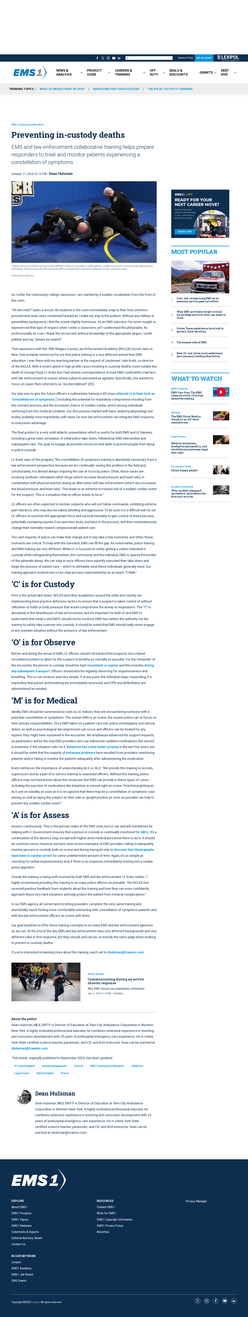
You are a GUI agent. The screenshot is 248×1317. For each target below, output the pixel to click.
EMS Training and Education (27, 124)
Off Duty (175, 412)
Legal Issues (21, 1073)
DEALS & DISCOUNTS (178, 72)
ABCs (145, 832)
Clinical (78, 1066)
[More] (81, 72)
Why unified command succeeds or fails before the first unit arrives (188, 493)
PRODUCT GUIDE (94, 72)
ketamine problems (80, 753)
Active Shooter (96, 974)
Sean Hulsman (61, 173)
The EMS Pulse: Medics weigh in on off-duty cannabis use (186, 419)
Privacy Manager (196, 1201)
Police (65, 1073)
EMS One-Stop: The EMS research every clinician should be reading (187, 395)
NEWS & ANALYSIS (64, 72)
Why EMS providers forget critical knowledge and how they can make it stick (201, 314)
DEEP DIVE (225, 72)
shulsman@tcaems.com (125, 952)
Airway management (54, 1066)
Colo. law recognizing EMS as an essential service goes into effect (198, 300)
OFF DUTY (154, 72)
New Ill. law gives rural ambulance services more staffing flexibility (199, 355)
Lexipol (36, 1302)
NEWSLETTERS (185, 58)
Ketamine (137, 1066)
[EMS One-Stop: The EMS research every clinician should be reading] (221, 392)
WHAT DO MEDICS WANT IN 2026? (62, 89)
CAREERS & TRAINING (123, 72)
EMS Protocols (179, 388)
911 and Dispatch (24, 1066)
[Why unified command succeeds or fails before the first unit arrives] (221, 490)
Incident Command (182, 486)
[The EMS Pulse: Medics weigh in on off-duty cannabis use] (221, 416)
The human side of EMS (192, 342)
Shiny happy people (184, 470)
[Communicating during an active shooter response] (45, 982)
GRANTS (206, 72)
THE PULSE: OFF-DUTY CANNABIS (170, 89)
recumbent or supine (102, 665)
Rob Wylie (118, 993)
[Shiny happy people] (221, 469)
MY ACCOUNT (204, 58)
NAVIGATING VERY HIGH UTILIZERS (116, 89)
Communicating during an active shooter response (116, 981)
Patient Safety (45, 1073)
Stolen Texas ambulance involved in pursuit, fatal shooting (200, 330)
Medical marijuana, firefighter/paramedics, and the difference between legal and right (189, 448)
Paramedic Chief (181, 466)
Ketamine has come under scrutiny (93, 747)
